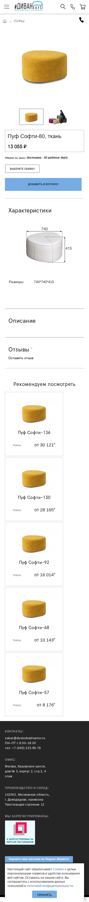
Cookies (58, 869)
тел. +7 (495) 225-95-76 (23, 748)
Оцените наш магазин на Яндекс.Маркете (39, 859)
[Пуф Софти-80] (44, 65)
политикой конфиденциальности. (50, 886)
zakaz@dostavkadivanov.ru (25, 738)
